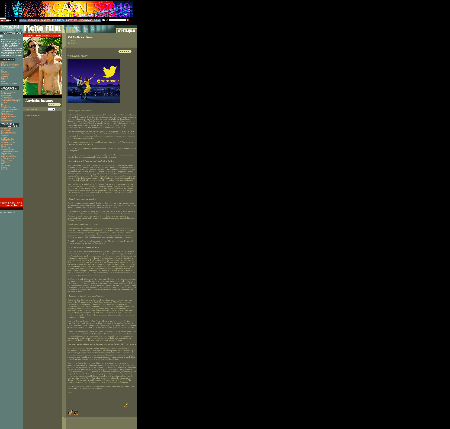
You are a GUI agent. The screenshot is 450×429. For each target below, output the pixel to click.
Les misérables (6, 94)
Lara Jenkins (5, 165)
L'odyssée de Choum (8, 108)
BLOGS (97, 20)
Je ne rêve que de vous (8, 134)
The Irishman (6, 95)
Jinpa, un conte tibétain (9, 157)
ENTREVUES (71, 20)
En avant (4, 167)
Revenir (4, 146)
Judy (3, 164)
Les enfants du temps (8, 132)
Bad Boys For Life (7, 139)
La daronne (5, 73)
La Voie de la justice (8, 143)
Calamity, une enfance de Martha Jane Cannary (10, 65)
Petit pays (4, 78)
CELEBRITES (33, 20)
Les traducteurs (6, 144)
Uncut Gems (5, 113)
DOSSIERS (45, 20)
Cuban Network (6, 141)
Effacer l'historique (8, 67)
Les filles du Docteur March (11, 99)
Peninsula (4, 76)
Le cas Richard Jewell (9, 116)
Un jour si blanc (6, 148)
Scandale (4, 137)
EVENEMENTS (58, 20)
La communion (6, 120)
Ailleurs (4, 62)
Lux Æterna (5, 74)
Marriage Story (6, 97)
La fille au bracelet (7, 155)
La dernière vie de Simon (9, 109)
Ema (2, 69)
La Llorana (5, 136)
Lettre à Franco (6, 160)
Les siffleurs (5, 130)
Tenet (3, 81)
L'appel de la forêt (7, 158)
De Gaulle (4, 169)
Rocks (3, 80)
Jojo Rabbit (5, 106)
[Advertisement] (11, 185)
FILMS (23, 20)
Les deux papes (6, 128)
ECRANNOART (85, 20)
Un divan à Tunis (7, 115)
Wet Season (5, 162)
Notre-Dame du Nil (8, 111)
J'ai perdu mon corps (8, 92)
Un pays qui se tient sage (9, 83)
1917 (3, 104)
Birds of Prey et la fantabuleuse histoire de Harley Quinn (9, 151)
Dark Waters (10, 40)
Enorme (4, 71)
